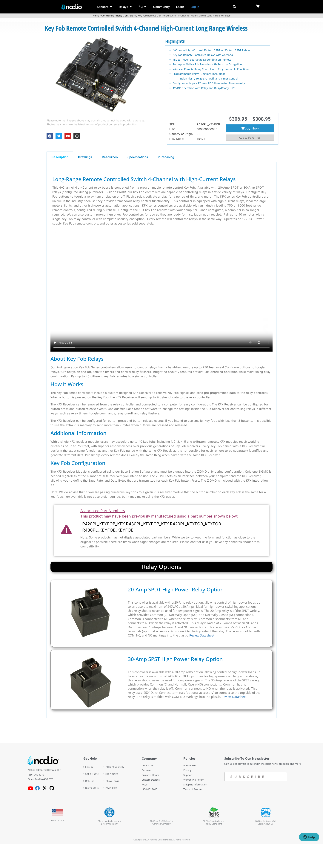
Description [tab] (59, 157)
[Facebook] (50, 136)
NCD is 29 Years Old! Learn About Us (265, 822)
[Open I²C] (145, 6)
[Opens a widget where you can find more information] (309, 837)
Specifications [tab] (137, 157)
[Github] (76, 136)
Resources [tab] (110, 157)
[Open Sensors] (111, 6)
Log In (194, 7)
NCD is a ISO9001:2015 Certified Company (161, 822)
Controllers (107, 15)
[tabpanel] (161, 440)
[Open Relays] (130, 6)
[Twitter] (59, 136)
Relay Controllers (126, 15)
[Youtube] (67, 136)
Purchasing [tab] (166, 157)
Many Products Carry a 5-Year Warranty (109, 822)
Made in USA (57, 820)
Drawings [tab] (85, 157)
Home (96, 15)
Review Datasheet (201, 635)
